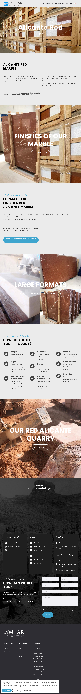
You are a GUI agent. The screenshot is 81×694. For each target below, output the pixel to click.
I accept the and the (60, 610)
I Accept (7, 690)
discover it (40, 447)
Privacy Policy (72, 610)
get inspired (40, 153)
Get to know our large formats (40, 294)
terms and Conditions (57, 610)
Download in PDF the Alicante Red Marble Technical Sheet (21, 240)
